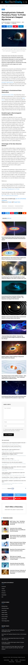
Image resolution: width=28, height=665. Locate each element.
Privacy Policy (11, 661)
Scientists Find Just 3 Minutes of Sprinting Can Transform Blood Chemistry (18, 572)
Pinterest (4, 592)
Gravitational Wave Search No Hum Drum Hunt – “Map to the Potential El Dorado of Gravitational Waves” (14, 238)
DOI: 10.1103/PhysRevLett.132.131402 (10, 189)
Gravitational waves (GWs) (7, 94)
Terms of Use (18, 661)
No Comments (7, 23)
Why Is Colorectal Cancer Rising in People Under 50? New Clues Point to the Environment (18, 544)
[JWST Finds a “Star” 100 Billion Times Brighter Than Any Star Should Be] (5, 522)
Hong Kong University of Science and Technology (12, 208)
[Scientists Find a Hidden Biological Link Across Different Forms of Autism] (5, 529)
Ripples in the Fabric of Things (7, 458)
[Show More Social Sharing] (25, 26)
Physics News (4, 614)
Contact (16, 660)
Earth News (4, 610)
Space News (4, 618)
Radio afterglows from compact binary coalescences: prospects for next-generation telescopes (14, 467)
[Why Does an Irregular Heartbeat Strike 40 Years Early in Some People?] (5, 558)
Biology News (4, 606)
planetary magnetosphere (7, 82)
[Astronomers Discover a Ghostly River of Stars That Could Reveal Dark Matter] (5, 536)
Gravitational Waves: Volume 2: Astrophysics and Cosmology (13, 477)
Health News (4, 612)
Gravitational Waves (19, 206)
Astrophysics (11, 206)
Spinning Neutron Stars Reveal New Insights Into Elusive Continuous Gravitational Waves (14, 258)
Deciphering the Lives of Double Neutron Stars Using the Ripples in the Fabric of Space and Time (14, 277)
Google (9, 202)
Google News (17, 202)
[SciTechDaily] (13, 2)
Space (3, 9)
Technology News (5, 620)
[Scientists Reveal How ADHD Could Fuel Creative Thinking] (5, 565)
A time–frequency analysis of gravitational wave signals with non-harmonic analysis (13, 473)
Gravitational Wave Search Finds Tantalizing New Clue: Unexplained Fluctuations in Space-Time (14, 397)
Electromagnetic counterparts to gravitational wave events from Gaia (14, 481)
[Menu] (2, 2)
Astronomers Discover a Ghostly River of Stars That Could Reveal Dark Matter (18, 537)
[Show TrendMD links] (25, 488)
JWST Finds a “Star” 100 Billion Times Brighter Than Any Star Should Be (17, 523)
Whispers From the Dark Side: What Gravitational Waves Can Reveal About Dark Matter (14, 317)
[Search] (26, 2)
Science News (5, 616)
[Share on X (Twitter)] (10, 26)
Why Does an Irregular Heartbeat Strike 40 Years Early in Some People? (17, 558)
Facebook (4, 586)
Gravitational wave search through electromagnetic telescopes (13, 442)
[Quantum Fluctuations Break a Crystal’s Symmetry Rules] (5, 551)
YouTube (3, 590)
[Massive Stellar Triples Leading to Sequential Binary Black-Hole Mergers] (14, 348)
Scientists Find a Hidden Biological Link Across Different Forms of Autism (17, 530)
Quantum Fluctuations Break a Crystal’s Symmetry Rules (17, 550)
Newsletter (4, 594)
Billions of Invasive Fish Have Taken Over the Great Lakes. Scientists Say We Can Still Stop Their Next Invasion (13, 648)
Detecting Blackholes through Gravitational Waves (11, 446)
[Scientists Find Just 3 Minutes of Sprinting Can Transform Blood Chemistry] (5, 572)
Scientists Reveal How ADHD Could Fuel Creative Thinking (17, 564)
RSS (2, 597)
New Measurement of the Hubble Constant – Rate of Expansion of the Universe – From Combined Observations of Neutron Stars (14, 377)
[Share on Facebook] (4, 26)
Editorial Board (22, 660)
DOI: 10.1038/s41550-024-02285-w (10, 195)
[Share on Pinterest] (15, 26)
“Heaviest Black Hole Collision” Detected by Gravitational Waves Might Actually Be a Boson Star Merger (13, 337)
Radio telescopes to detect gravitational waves (10, 449)
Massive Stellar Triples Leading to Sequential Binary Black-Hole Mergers (13, 357)
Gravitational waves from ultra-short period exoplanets (12, 462)
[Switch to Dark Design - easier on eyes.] (24, 2)
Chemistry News (5, 608)
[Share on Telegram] (21, 26)
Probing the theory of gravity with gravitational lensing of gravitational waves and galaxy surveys (12, 454)
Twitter (3, 588)
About (12, 660)
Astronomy (4, 206)
